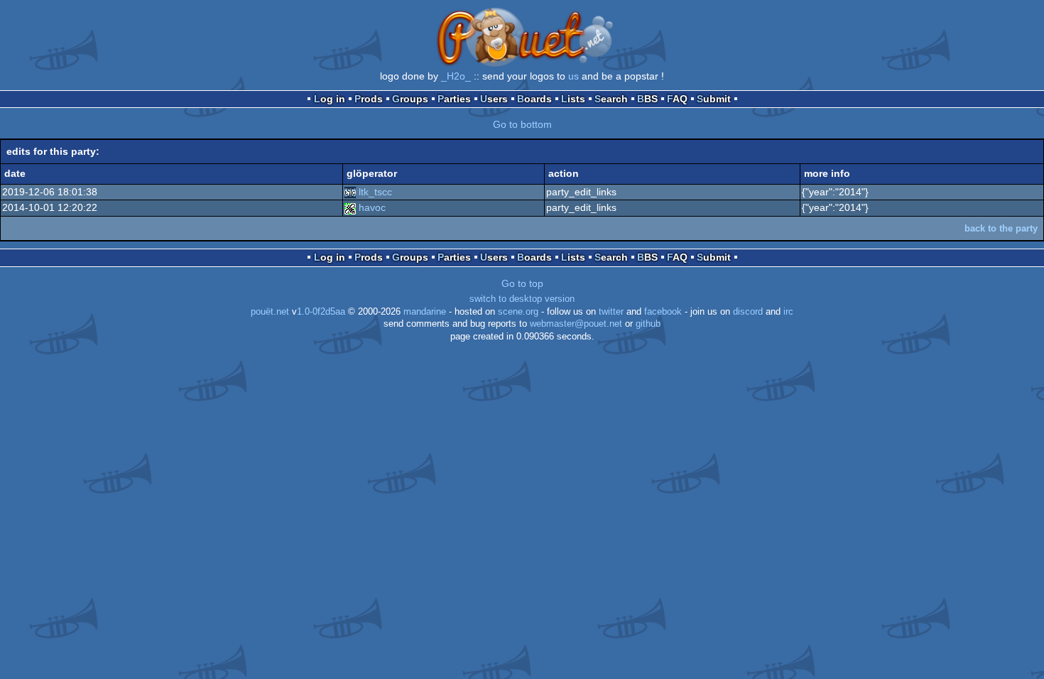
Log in (329, 98)
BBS (647, 98)
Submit (714, 98)
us (573, 76)
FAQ (677, 98)
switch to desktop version (522, 299)
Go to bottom (522, 124)
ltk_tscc (375, 191)
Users (494, 98)
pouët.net (270, 312)
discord (748, 312)
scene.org (518, 312)
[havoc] (350, 207)
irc (788, 312)
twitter (611, 312)
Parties (454, 98)
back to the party (1001, 228)
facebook (663, 312)
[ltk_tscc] (350, 191)
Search (611, 98)
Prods (368, 98)
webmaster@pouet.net (576, 324)
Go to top (522, 283)
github (648, 324)
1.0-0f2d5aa (321, 312)
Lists (573, 98)
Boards (534, 98)
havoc (372, 207)
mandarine (424, 312)
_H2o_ (456, 76)
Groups (410, 98)
